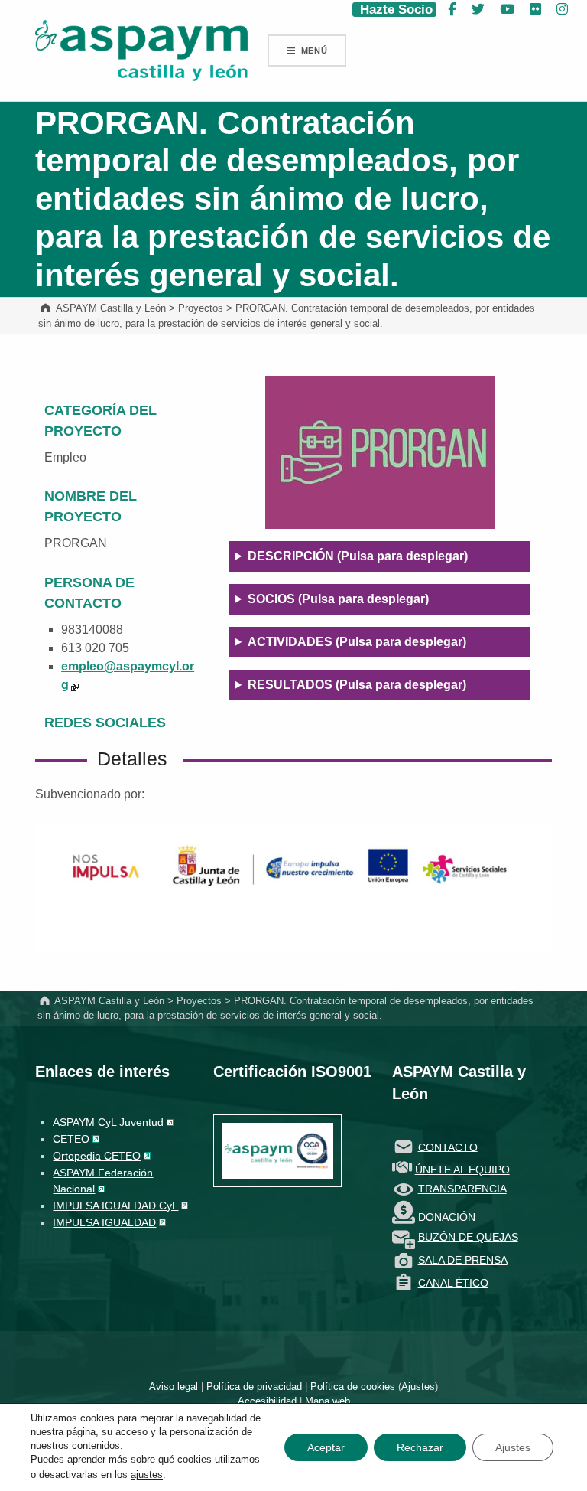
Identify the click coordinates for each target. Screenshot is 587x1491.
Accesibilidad (267, 1401)
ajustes (147, 1474)
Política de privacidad (254, 1386)
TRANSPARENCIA (462, 1189)
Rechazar (420, 1447)
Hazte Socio (394, 9)
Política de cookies (352, 1386)
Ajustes (418, 1386)
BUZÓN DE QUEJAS (468, 1237)
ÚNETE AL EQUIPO (462, 1169)
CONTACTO (448, 1146)
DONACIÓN (446, 1217)
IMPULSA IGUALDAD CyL (115, 1205)
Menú (314, 50)
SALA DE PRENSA (463, 1260)
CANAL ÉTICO (453, 1283)
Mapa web (327, 1401)
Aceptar (326, 1447)
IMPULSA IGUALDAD (104, 1222)
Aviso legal (173, 1386)
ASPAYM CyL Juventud (108, 1122)
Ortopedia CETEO (97, 1156)
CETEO (71, 1139)
